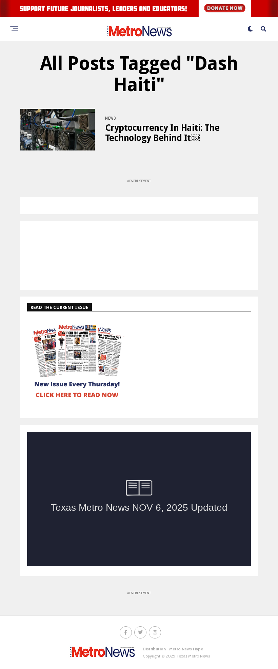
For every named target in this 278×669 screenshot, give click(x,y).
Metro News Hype (186, 648)
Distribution (154, 648)
